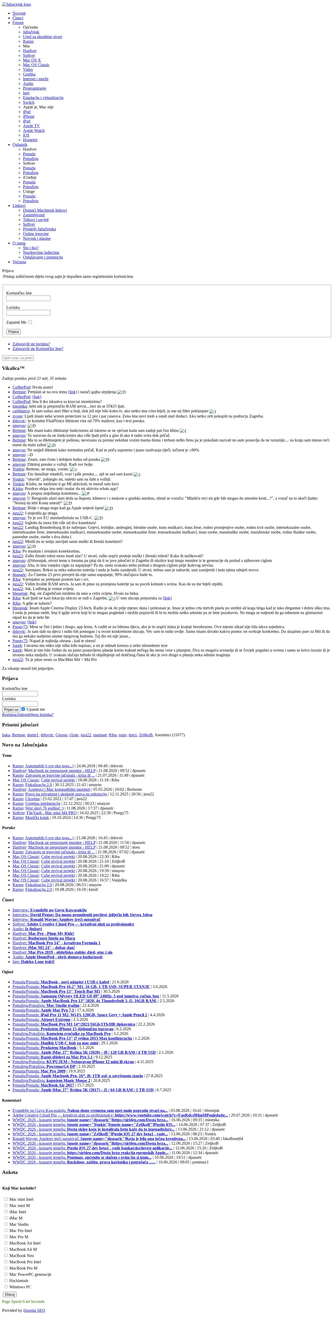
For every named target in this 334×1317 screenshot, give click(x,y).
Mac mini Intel (20, 1199)
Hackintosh (18, 1280)
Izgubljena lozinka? (37, 714)
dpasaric (19, 574)
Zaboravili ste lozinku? (31, 344)
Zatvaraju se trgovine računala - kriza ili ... (60, 775)
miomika (20, 406)
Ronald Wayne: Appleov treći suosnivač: (99, 1138)
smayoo (19, 425)
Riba (16, 551)
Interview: (50, 910)
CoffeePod (21, 387)
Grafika (29, 74)
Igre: (34, 961)
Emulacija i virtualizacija (43, 97)
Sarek (17, 645)
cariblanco (21, 411)
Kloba (18, 488)
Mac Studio (18, 1224)
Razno (28, 41)
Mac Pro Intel (20, 1230)
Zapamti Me (16, 322)
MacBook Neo (21, 1255)
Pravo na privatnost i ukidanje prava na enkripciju (66, 794)
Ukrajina (32, 799)
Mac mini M (19, 1205)
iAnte (74, 735)
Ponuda (29, 154)
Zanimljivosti (34, 215)
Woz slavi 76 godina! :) (44, 808)
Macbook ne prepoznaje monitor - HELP (62, 770)
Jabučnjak (31, 32)
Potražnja (30, 158)
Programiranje (34, 88)
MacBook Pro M (22, 1268)
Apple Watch (34, 130)
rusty (123, 735)
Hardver (30, 50)
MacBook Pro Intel (24, 1262)
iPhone (28, 116)
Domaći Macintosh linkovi (45, 210)
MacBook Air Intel (24, 1243)
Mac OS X (32, 60)
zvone (17, 416)
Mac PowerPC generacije (29, 1274)
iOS (26, 135)
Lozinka (13, 307)
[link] (72, 392)
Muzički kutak (37, 817)
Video (28, 69)
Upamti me (36, 709)
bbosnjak (20, 593)
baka (6, 735)
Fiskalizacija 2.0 (38, 784)
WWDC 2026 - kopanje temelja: (90, 1120)
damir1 (33, 735)
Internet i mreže (36, 79)
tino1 (133, 735)
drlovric (19, 421)
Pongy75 (20, 626)
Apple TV (31, 126)
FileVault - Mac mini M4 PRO (52, 813)
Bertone (19, 392)
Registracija (11, 714)
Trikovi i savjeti (36, 219)
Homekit (30, 140)
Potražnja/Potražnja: (46, 1005)
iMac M (15, 1218)
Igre (26, 93)
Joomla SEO (34, 1310)
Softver (29, 55)
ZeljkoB (146, 735)
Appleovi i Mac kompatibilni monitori (59, 789)
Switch (28, 102)
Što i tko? (31, 248)
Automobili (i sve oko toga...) (49, 766)
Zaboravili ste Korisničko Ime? (38, 348)
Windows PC (19, 1287)
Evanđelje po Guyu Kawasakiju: (90, 1110)
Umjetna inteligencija (42, 803)
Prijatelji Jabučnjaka (39, 229)
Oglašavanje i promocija (43, 257)
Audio (28, 83)
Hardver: (43, 933)
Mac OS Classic (36, 65)
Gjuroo (61, 735)
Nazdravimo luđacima (41, 252)
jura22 (18, 513)
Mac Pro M (18, 1237)
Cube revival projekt (58, 780)
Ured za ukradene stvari (42, 36)
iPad (26, 121)
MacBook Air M (22, 1249)
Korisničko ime (14, 688)
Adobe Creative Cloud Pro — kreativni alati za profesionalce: (120, 1115)
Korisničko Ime (19, 293)
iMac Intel (17, 1212)
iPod (27, 111)
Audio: (27, 929)
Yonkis (18, 469)
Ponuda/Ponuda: (61, 982)
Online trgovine (36, 233)
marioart (100, 735)
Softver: (73, 924)
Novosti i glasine (37, 238)
